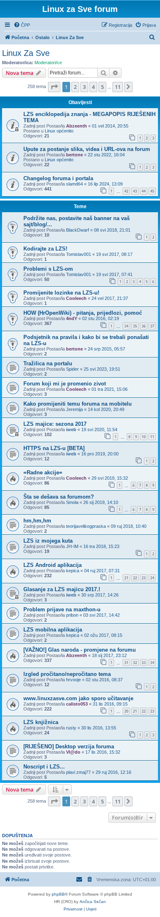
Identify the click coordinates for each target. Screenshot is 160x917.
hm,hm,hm (37, 521)
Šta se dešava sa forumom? (58, 497)
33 (144, 662)
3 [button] (84, 87)
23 (144, 577)
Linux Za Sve (26, 53)
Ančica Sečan (93, 901)
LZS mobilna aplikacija (52, 630)
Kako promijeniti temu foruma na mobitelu (77, 404)
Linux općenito (59, 130)
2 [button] (75, 87)
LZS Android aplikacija (52, 565)
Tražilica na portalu (47, 363)
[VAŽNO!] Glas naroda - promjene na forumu (79, 650)
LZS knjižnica (40, 722)
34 (126, 326)
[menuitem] (22, 25)
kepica (72, 570)
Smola (72, 502)
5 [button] (102, 87)
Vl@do (73, 752)
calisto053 (77, 703)
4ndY (71, 318)
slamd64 (74, 183)
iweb (71, 429)
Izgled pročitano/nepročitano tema (67, 674)
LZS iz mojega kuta (48, 541)
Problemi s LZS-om (48, 269)
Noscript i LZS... (44, 767)
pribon (72, 615)
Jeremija (74, 409)
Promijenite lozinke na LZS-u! (61, 293)
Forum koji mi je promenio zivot (64, 384)
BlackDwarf (77, 230)
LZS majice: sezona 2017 (55, 424)
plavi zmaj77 (78, 772)
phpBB (58, 894)
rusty (71, 727)
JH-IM (72, 546)
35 (135, 326)
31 (126, 662)
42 (126, 191)
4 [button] (93, 87)
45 (152, 191)
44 (144, 191)
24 (152, 577)
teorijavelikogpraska (86, 526)
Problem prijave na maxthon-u (62, 609)
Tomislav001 (78, 254)
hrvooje (73, 679)
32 (135, 662)
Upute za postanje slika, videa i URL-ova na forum (86, 149)
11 (152, 436)
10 (144, 436)
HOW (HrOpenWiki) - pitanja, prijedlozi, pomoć (82, 313)
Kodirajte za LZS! (45, 249)
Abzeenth (76, 125)
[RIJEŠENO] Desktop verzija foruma (68, 746)
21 (126, 577)
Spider (72, 369)
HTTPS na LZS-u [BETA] (54, 448)
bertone (74, 154)
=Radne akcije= (42, 472)
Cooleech (76, 298)
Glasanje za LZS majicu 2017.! (61, 589)
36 (144, 326)
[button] (54, 87)
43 (135, 191)
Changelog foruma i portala (58, 178)
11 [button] (118, 87)
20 (126, 711)
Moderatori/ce (48, 62)
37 (152, 326)
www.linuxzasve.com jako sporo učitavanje (78, 698)
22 (135, 577)
